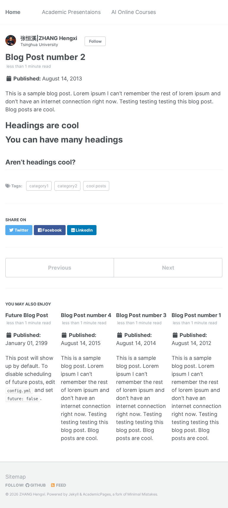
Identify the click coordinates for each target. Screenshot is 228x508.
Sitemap (15, 477)
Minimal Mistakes (142, 494)
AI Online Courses (133, 12)
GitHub (37, 485)
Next (168, 268)
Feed (60, 485)
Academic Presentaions (71, 12)
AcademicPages (97, 494)
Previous (59, 268)
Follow (95, 41)
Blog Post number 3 (141, 315)
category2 (67, 185)
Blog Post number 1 (196, 315)
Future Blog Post (26, 315)
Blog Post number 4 (86, 315)
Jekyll (74, 494)
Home (12, 12)
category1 (38, 185)
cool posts (96, 185)
